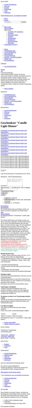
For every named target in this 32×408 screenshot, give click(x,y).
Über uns (6, 6)
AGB (5, 11)
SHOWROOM (8, 98)
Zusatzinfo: (4, 185)
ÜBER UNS (7, 102)
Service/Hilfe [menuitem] (8, 7)
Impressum (7, 12)
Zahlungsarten (12, 38)
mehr (2, 212)
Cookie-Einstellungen (10, 4)
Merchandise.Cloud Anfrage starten (11, 372)
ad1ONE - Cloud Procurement (12, 101)
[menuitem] (17, 4)
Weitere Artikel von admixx (12, 324)
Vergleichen (4, 193)
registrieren (20, 31)
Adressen (10, 36)
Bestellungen (11, 40)
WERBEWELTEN (9, 94)
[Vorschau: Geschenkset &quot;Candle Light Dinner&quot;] (16, 132)
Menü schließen (8, 28)
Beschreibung (4, 206)
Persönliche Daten (13, 35)
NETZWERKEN (9, 104)
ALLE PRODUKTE (10, 96)
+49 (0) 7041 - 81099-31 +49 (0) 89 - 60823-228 (8, 335)
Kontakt (6, 7)
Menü (6, 18)
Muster (28, 187)
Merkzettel (11, 43)
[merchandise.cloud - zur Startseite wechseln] (14, 15)
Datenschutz (7, 9)
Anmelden (11, 31)
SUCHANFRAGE (9, 99)
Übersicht (10, 33)
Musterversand (8, 355)
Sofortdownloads (12, 41)
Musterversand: (5, 187)
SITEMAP (7, 346)
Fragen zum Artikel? (10, 322)
